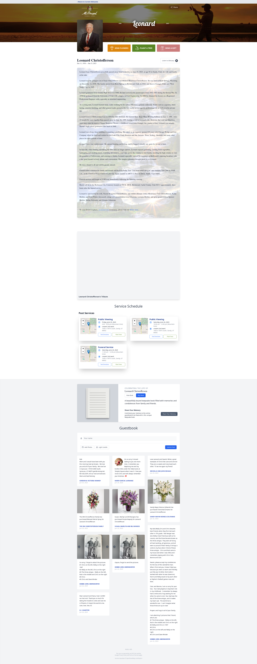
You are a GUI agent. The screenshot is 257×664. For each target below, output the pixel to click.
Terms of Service (134, 655)
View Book (129, 395)
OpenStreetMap (130, 658)
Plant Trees (119, 334)
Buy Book (141, 395)
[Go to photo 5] (95, 557)
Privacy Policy (123, 655)
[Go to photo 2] (127, 557)
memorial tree (104, 209)
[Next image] (107, 547)
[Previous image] (79, 547)
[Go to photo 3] (93, 557)
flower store (134, 209)
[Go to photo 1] (90, 557)
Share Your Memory (169, 414)
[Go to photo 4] (94, 557)
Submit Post (171, 447)
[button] (88, 324)
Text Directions (104, 334)
